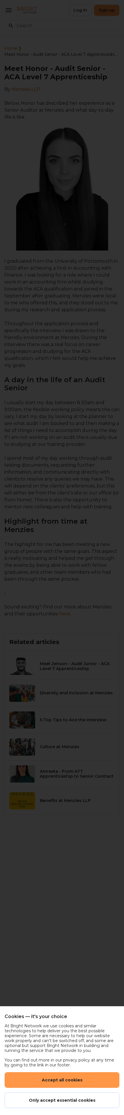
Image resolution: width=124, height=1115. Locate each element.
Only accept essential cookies (62, 1100)
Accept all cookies (62, 1080)
